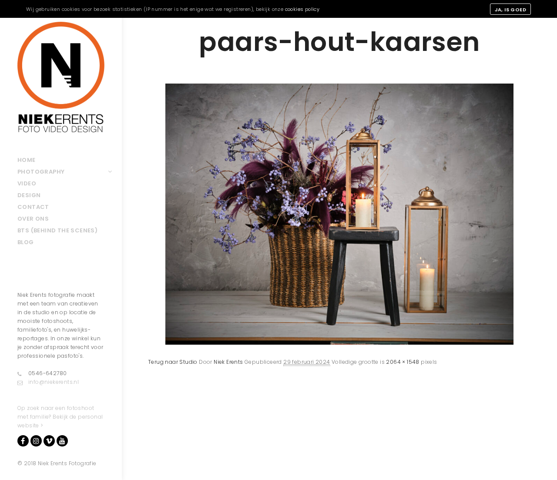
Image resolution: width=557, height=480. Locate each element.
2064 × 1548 (402, 362)
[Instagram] (36, 440)
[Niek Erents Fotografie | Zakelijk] (60, 77)
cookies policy (302, 9)
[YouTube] (62, 440)
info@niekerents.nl (53, 382)
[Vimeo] (49, 440)
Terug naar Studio (173, 362)
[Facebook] (23, 440)
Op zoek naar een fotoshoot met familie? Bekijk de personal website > (60, 416)
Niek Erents (228, 362)
